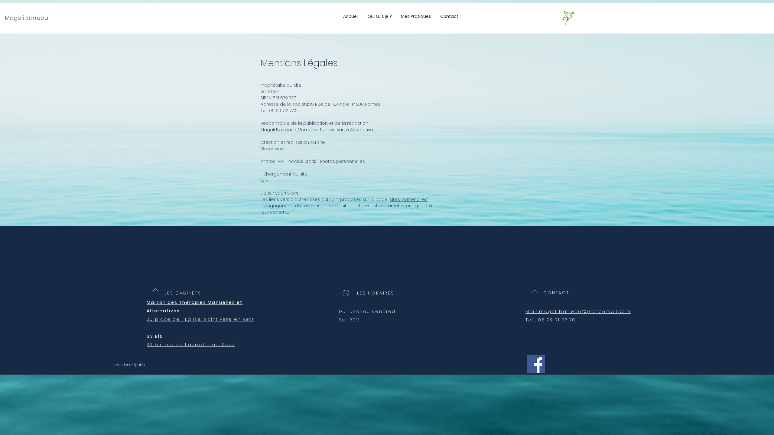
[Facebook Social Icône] (536, 364)
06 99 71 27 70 (556, 320)
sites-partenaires (409, 199)
